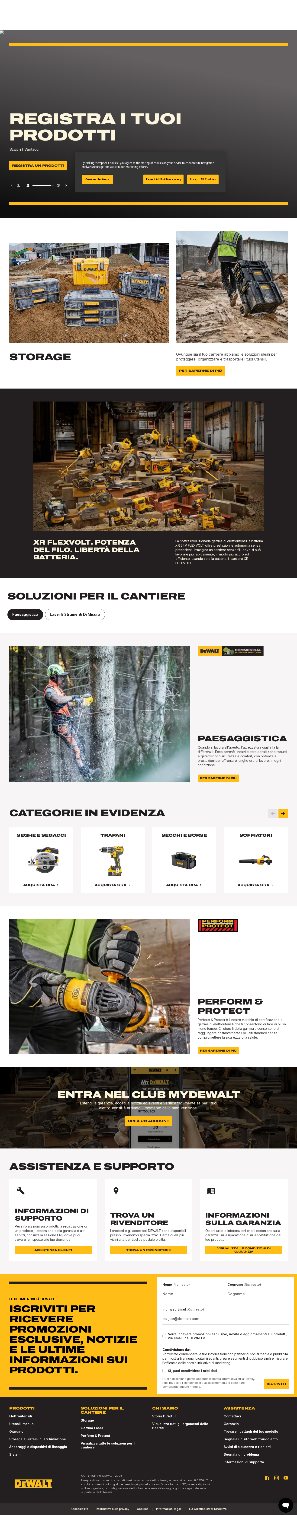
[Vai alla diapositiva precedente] (273, 813)
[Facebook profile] (267, 1478)
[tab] (25, 614)
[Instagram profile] (276, 1478)
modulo (195, 1386)
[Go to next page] (66, 185)
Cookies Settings (97, 179)
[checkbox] (164, 1336)
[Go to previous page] (11, 185)
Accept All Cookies (203, 179)
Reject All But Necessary (163, 179)
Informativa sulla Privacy (238, 1379)
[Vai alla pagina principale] (33, 1483)
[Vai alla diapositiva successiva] (283, 813)
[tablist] (148, 614)
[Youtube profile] (286, 1478)
